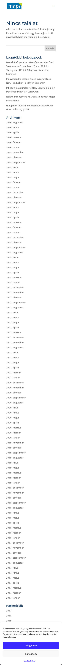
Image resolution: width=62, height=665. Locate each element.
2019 (9, 620)
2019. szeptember (16, 452)
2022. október (13, 297)
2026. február (13, 142)
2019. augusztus (14, 457)
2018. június (12, 512)
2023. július (12, 257)
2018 (9, 615)
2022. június (12, 317)
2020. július (12, 407)
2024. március (13, 222)
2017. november (15, 547)
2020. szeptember (16, 397)
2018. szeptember (16, 502)
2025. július (12, 167)
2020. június (12, 412)
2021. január (13, 377)
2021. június (12, 357)
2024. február (13, 227)
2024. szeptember (16, 202)
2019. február (13, 477)
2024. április (12, 217)
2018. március (13, 527)
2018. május (12, 517)
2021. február (13, 372)
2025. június (12, 172)
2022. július (12, 312)
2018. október (13, 497)
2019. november (15, 442)
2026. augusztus (14, 122)
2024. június (12, 207)
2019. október (13, 447)
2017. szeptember (16, 557)
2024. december (15, 192)
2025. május (12, 177)
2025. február (13, 182)
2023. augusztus (14, 252)
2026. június (12, 127)
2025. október (13, 157)
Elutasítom (31, 653)
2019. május (12, 467)
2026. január (13, 147)
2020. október (13, 392)
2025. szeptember (16, 162)
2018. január (13, 537)
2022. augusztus (14, 307)
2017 (9, 610)
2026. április (12, 132)
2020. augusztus (14, 402)
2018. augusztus (14, 507)
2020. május (12, 417)
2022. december (15, 287)
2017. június (12, 572)
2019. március (13, 472)
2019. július (12, 462)
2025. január (13, 187)
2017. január (13, 597)
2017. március (13, 587)
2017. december (15, 542)
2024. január (13, 232)
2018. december (15, 487)
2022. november (15, 292)
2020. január (13, 437)
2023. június (12, 262)
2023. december (15, 237)
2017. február (13, 592)
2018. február (13, 532)
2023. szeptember (16, 247)
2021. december (15, 337)
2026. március (13, 137)
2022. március (13, 332)
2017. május (12, 577)
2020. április (12, 422)
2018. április (12, 522)
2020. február (13, 432)
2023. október (13, 242)
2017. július (12, 567)
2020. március (13, 427)
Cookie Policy (29, 661)
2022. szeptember (16, 302)
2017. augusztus (14, 562)
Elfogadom (31, 645)
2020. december (15, 382)
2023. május (12, 267)
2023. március (13, 277)
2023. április (12, 272)
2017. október (13, 552)
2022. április (12, 327)
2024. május (12, 212)
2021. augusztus (14, 347)
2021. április (12, 367)
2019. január (13, 482)
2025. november (15, 152)
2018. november (15, 492)
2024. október (13, 197)
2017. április (12, 582)
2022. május (12, 322)
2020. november (15, 387)
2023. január (13, 282)
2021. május (12, 362)
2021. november (15, 342)
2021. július (12, 352)
